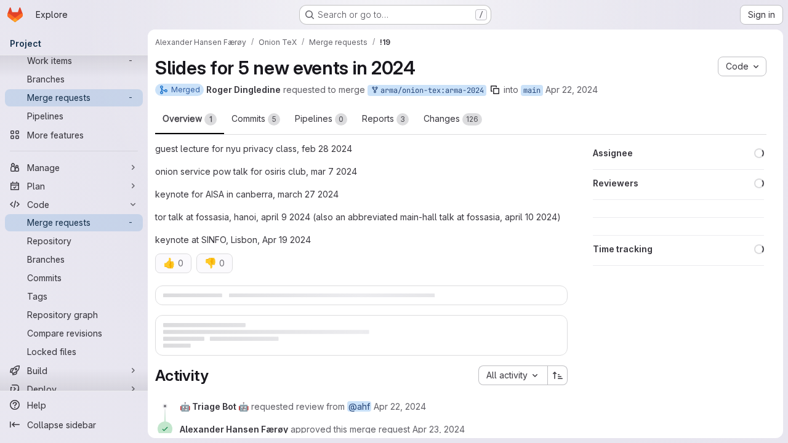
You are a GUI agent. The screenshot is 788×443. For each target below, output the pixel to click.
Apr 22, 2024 (571, 89)
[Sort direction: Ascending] (558, 404)
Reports (383, 118)
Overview (187, 118)
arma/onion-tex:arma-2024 (430, 90)
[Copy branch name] (495, 89)
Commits (253, 118)
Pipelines (319, 118)
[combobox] (512, 404)
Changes (451, 118)
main (532, 90)
